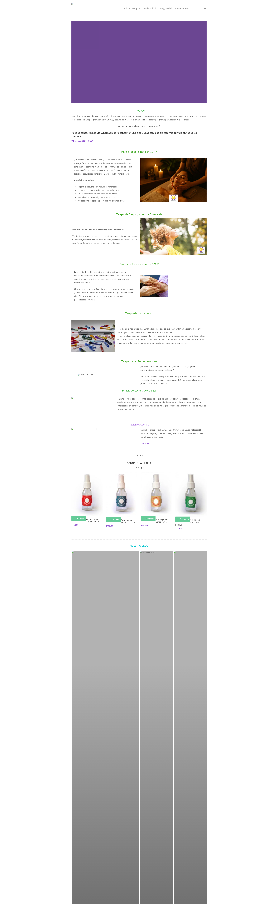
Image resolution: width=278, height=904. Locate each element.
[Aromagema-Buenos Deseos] (121, 494)
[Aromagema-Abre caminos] (87, 494)
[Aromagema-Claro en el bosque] (191, 494)
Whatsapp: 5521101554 (82, 141)
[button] (205, 8)
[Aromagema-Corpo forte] (156, 494)
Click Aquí (139, 467)
